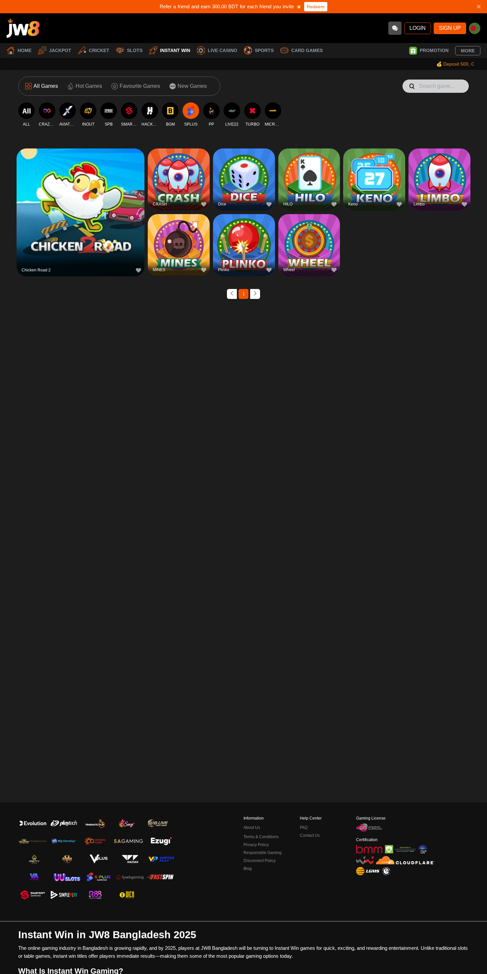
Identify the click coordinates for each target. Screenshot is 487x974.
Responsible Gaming (263, 852)
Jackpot (60, 50)
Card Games (307, 50)
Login (417, 28)
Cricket (99, 50)
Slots (134, 50)
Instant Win (175, 50)
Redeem (316, 6)
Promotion (434, 50)
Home (24, 50)
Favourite (81, 198)
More (468, 50)
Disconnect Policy (260, 860)
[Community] (395, 28)
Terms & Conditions (261, 836)
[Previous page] (232, 294)
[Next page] (255, 294)
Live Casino (222, 50)
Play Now (80, 213)
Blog (248, 868)
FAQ (303, 827)
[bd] (474, 28)
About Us (252, 827)
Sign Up (450, 28)
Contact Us (310, 835)
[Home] (23, 28)
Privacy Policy (256, 844)
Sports (264, 50)
